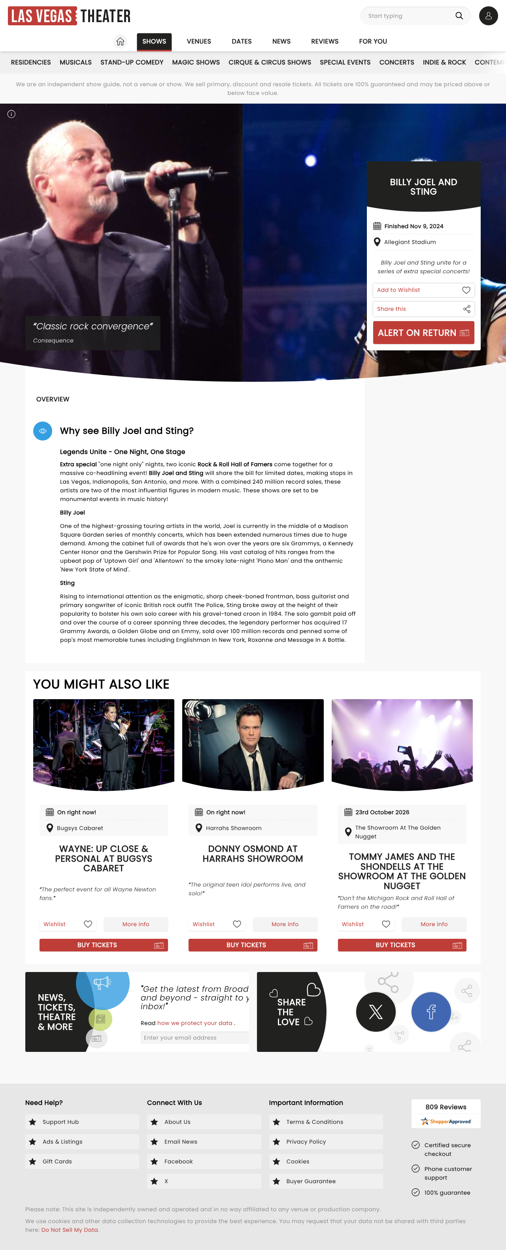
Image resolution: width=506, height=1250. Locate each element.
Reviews (325, 41)
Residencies (31, 62)
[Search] (461, 16)
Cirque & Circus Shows (270, 62)
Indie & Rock (444, 62)
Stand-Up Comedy (131, 62)
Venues (199, 41)
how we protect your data (195, 1023)
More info (136, 924)
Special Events (345, 62)
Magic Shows (196, 62)
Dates (242, 41)
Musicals (76, 62)
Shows (154, 41)
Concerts (397, 62)
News (281, 41)
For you (373, 41)
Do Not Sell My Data (70, 1230)
